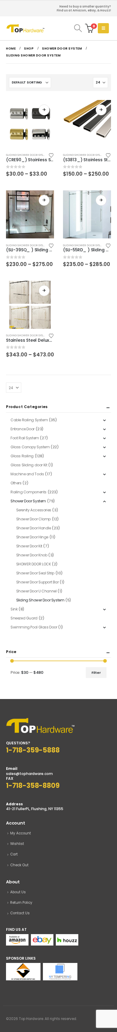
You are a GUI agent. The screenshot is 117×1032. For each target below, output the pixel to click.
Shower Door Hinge (32, 537)
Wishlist (17, 843)
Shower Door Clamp (33, 519)
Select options (44, 109)
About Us (18, 892)
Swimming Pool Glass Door (33, 627)
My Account (20, 833)
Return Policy (21, 902)
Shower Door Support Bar (37, 582)
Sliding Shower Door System (27, 155)
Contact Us (20, 913)
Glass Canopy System (30, 446)
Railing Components (28, 492)
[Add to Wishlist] (51, 155)
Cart (14, 854)
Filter (96, 672)
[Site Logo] (25, 28)
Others (16, 483)
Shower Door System (28, 501)
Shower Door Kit (29, 546)
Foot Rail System (24, 437)
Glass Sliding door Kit (28, 465)
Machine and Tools (27, 474)
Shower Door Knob (31, 555)
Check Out (19, 865)
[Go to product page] (30, 124)
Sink (13, 609)
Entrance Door (22, 428)
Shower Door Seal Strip (35, 573)
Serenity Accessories (33, 510)
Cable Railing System (29, 419)
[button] (77, 28)
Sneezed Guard (24, 618)
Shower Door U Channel (36, 591)
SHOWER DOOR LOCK (33, 564)
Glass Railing (22, 455)
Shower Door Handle (33, 528)
